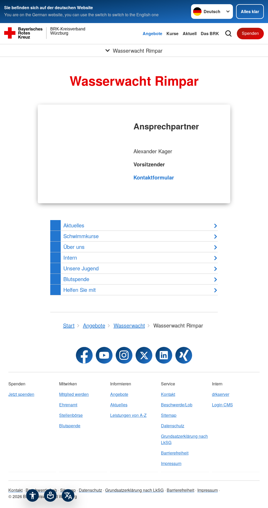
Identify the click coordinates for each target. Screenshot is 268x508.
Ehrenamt (68, 405)
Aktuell (190, 33)
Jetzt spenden (21, 394)
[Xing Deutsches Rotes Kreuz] (183, 355)
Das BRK (210, 33)
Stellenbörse (71, 415)
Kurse (172, 33)
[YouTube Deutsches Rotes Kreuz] (104, 355)
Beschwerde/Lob (176, 405)
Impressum (171, 463)
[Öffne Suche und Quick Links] (228, 33)
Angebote (152, 33)
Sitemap (168, 415)
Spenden (250, 33)
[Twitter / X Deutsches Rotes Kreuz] (144, 355)
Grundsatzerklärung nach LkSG (184, 439)
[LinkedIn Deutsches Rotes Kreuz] (163, 355)
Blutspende (69, 426)
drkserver (220, 394)
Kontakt (168, 394)
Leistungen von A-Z (128, 415)
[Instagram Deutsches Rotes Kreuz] (124, 355)
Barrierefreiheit (174, 453)
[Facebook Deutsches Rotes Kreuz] (84, 355)
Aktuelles (118, 405)
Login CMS (222, 405)
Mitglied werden (74, 394)
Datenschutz (172, 426)
